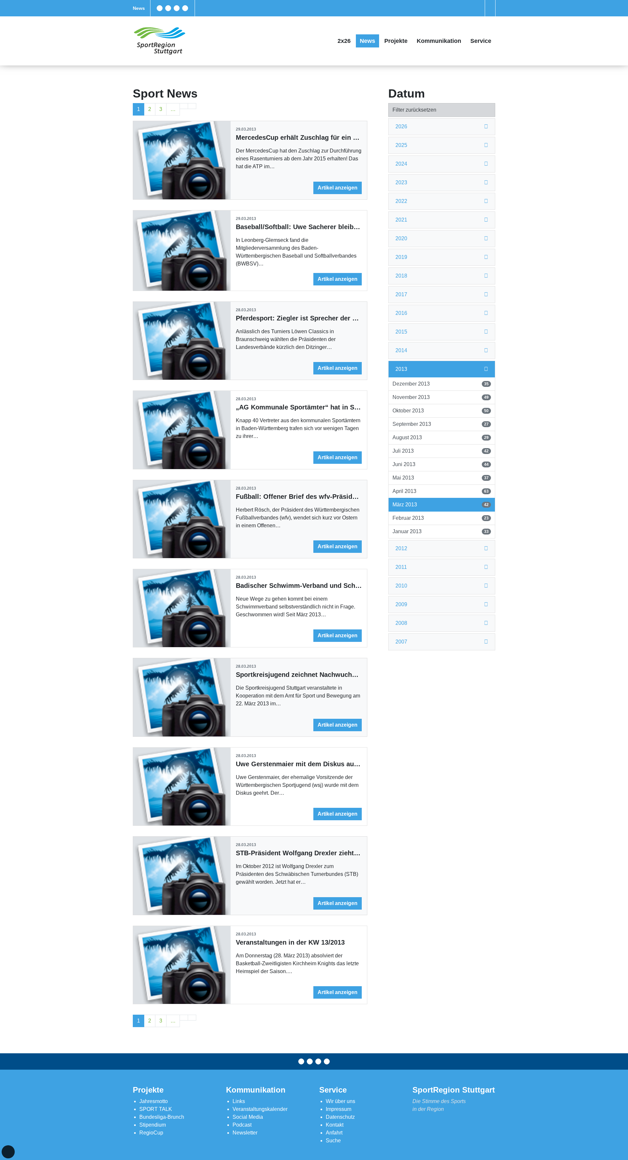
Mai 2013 (440, 477)
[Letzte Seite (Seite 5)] (192, 106)
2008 (401, 623)
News (139, 8)
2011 (401, 567)
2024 (401, 164)
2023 (401, 182)
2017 (401, 294)
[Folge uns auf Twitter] (168, 8)
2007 (401, 641)
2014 (401, 350)
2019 (401, 257)
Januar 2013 (440, 531)
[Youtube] (185, 8)
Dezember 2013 (440, 384)
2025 (401, 145)
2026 (401, 126)
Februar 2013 (440, 518)
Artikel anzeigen (338, 187)
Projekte (396, 41)
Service (480, 41)
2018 (401, 276)
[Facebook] (160, 8)
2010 (401, 586)
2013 (401, 369)
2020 (401, 238)
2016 (401, 313)
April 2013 (440, 491)
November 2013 (440, 397)
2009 (401, 604)
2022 (401, 201)
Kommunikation (439, 41)
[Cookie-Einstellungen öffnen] (8, 1151)
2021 (401, 220)
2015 (401, 332)
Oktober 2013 (440, 410)
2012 (401, 548)
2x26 (344, 41)
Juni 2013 (440, 464)
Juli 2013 (440, 451)
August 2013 (440, 437)
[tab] (442, 126)
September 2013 (440, 424)
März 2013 (440, 504)
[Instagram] (177, 8)
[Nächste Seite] (184, 106)
